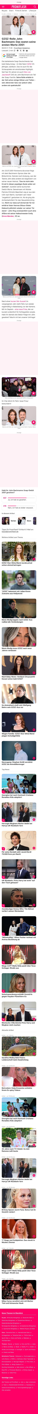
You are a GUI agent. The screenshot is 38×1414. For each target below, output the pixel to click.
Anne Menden (8, 216)
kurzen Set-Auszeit (18, 301)
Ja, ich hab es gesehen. (17, 500)
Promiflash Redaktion (22, 48)
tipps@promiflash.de (10, 532)
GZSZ (29, 64)
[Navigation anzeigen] (3, 7)
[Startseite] (19, 6)
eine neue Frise (21, 309)
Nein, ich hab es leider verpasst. (20, 508)
